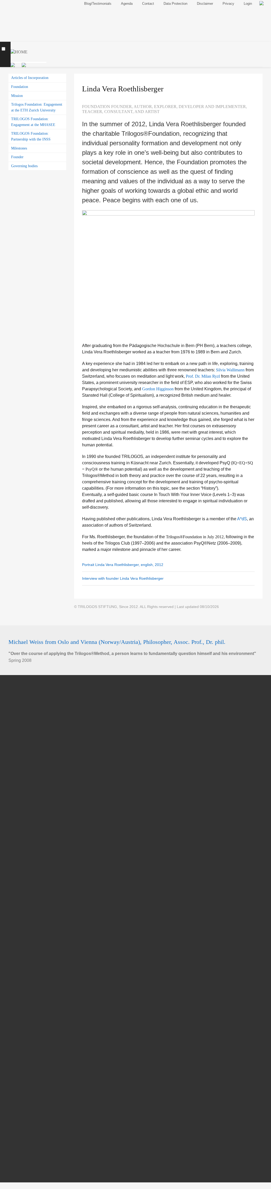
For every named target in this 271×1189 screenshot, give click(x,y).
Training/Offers (27, 690)
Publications (25, 1009)
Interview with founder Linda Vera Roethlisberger (123, 578)
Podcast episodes (31, 1067)
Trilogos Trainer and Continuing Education (54, 1000)
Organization (27, 990)
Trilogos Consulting (33, 767)
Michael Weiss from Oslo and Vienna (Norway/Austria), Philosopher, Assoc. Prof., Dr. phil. (116, 642)
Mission (17, 95)
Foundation (19, 87)
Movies (21, 1028)
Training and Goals (33, 728)
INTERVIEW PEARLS (36, 1048)
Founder (17, 157)
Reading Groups (30, 748)
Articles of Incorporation (29, 78)
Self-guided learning (34, 709)
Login (248, 4)
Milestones (19, 148)
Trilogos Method (29, 796)
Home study (26, 738)
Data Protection (175, 4)
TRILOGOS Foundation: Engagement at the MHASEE (33, 122)
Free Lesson (26, 699)
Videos (21, 1038)
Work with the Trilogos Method (43, 825)
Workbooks (25, 1018)
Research (24, 874)
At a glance (25, 815)
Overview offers (29, 758)
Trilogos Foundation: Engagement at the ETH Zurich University (36, 107)
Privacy (228, 4)
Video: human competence (40, 806)
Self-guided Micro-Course (39, 1077)
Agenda (17, 1113)
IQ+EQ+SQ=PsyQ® (33, 845)
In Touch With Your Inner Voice (43, 835)
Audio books (26, 1057)
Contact (17, 1121)
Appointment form (31, 787)
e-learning (24, 719)
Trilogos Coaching (32, 777)
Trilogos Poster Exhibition (39, 855)
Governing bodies (24, 166)
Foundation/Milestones (36, 884)
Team (17, 981)
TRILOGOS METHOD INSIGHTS (46, 864)
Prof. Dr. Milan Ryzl (203, 376)
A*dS (242, 519)
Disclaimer (205, 4)
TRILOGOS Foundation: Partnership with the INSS (31, 136)
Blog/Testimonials (25, 1104)
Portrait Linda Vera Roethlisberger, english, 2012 (122, 565)
